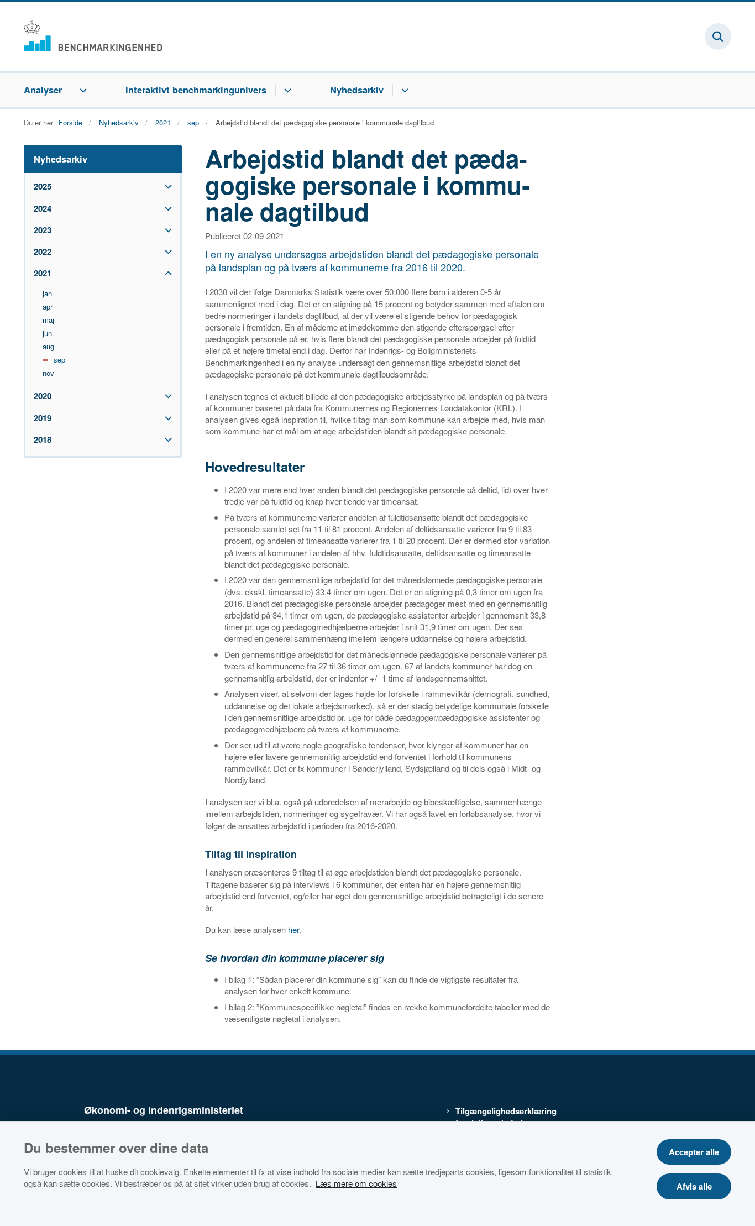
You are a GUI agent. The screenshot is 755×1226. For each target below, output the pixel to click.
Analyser (43, 89)
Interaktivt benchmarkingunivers (195, 89)
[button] (165, 186)
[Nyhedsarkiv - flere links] (403, 90)
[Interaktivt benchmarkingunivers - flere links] (286, 90)
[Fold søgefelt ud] (718, 36)
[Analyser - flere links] (81, 90)
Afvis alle (694, 1186)
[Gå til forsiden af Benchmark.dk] (93, 36)
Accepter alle (694, 1152)
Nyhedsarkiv (357, 89)
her (293, 929)
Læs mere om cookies (356, 1183)
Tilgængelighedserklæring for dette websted (502, 1117)
